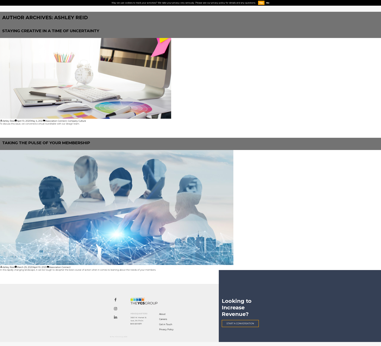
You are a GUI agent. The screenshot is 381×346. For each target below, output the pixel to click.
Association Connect (56, 121)
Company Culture (77, 121)
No (267, 2)
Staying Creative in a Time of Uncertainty (50, 30)
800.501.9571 (136, 324)
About (162, 314)
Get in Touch (165, 324)
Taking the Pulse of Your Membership (46, 142)
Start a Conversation (240, 323)
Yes (261, 2)
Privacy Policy (166, 329)
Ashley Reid (8, 121)
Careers (163, 319)
